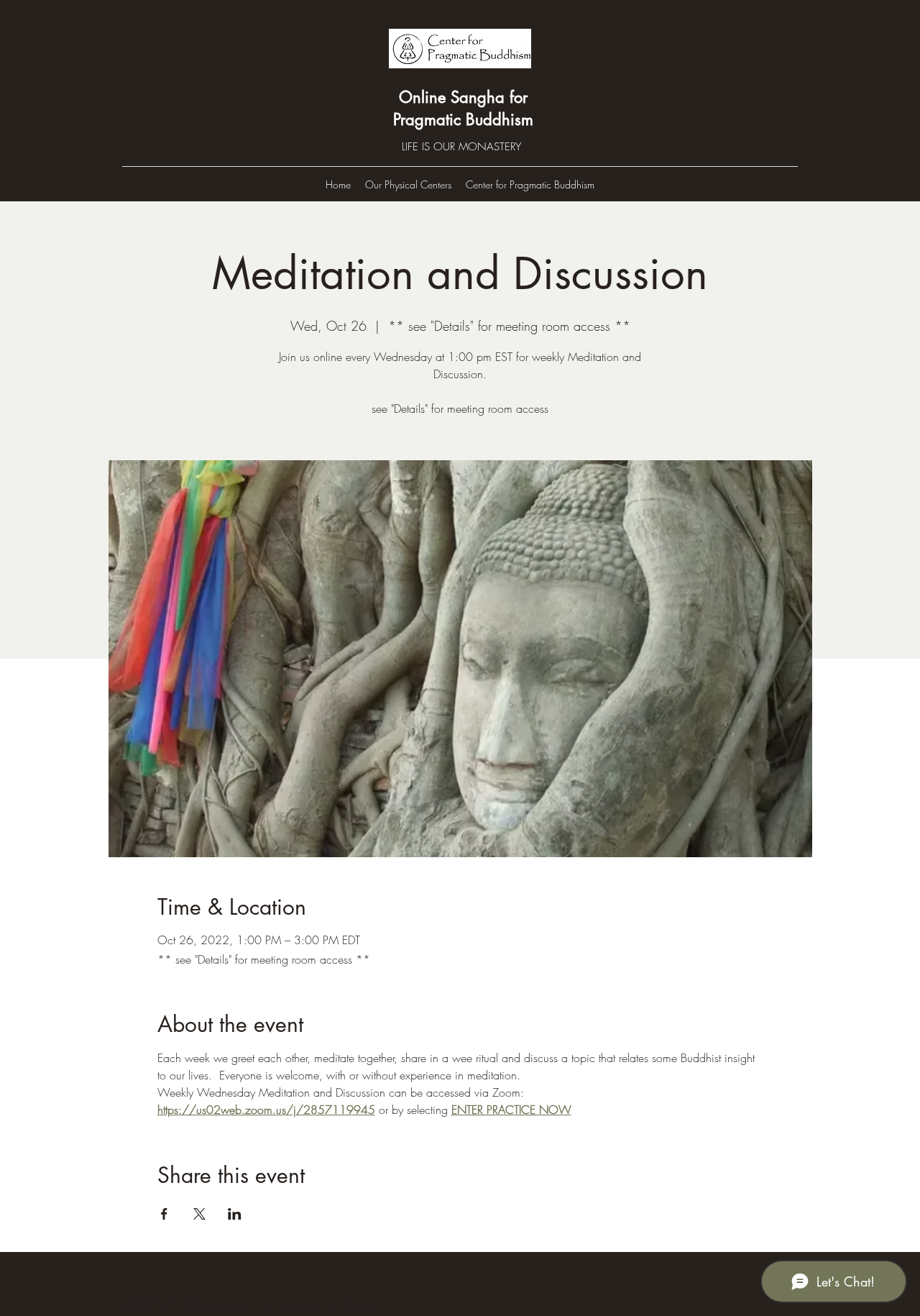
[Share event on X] (199, 1214)
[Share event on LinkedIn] (235, 1214)
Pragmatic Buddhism (463, 119)
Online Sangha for (463, 97)
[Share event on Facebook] (164, 1214)
